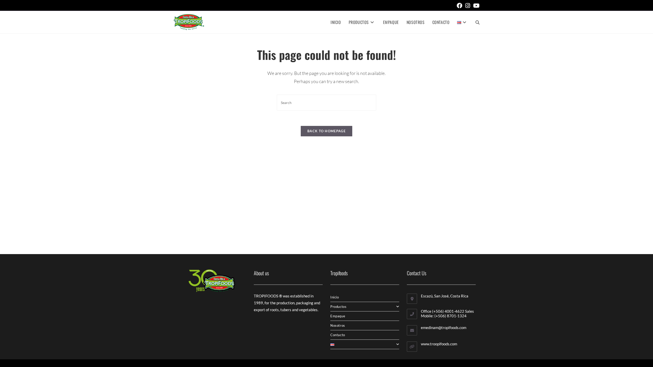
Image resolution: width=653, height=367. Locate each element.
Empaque (337, 316)
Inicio (334, 297)
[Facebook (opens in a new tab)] (459, 5)
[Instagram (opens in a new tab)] (468, 5)
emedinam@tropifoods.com (443, 327)
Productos (338, 307)
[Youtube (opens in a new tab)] (476, 5)
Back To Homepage (326, 131)
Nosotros (337, 325)
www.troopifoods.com (439, 344)
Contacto (337, 335)
